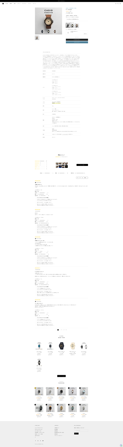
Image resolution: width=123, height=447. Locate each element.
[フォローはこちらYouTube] (42, 440)
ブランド (18, 3)
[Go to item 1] (57, 163)
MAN (75, 8)
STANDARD (71, 8)
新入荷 (7, 3)
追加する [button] (85, 33)
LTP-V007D (50, 396)
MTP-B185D (84, 396)
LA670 (84, 413)
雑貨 (15, 3)
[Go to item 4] (66, 163)
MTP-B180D (50, 351)
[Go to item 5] (57, 166)
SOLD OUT (77, 37)
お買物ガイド (57, 427)
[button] (41, 161)
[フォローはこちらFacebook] (35, 440)
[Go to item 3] (63, 163)
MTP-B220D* (83, 351)
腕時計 (11, 3)
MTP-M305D (61, 396)
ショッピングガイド (65, 134)
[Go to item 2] (60, 163)
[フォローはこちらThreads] (40, 440)
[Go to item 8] (66, 166)
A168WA (72, 413)
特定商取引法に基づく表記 (59, 432)
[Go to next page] (66, 330)
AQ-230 (39, 396)
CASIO (67, 8)
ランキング (24, 3)
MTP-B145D (39, 351)
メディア (29, 3)
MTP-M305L (50, 413)
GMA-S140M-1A (61, 351)
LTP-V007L (72, 396)
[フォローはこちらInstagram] (37, 440)
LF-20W (39, 413)
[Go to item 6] (60, 166)
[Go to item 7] (63, 166)
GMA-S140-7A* (73, 351)
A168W (61, 413)
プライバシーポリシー (58, 435)
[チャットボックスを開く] (121, 445)
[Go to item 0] (37, 38)
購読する (76, 433)
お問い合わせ (37, 435)
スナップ (34, 3)
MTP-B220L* (39, 368)
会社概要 (56, 429)
